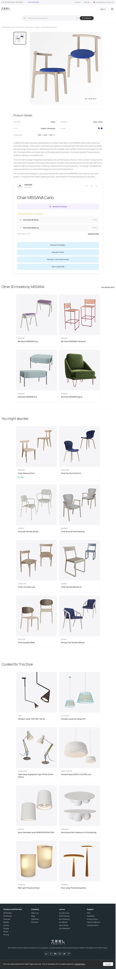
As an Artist (63, 925)
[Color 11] (102, 128)
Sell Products (64, 916)
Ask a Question (58, 267)
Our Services (64, 913)
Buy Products (64, 919)
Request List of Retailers (58, 259)
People (6, 928)
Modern (43, 128)
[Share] (96, 186)
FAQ (88, 913)
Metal (100, 122)
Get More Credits (93, 234)
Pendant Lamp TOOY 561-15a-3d (31, 719)
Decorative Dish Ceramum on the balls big (78, 832)
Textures (6, 919)
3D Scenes (7, 916)
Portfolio (34, 922)
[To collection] (91, 186)
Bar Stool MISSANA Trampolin (73, 341)
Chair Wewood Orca (26, 473)
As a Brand (63, 922)
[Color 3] (99, 128)
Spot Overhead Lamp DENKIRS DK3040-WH (36, 832)
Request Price (58, 252)
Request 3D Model (57, 245)
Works (5, 931)
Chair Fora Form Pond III (71, 473)
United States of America (104, 2)
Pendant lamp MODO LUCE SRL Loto (76, 774)
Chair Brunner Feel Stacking (73, 531)
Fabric (95, 122)
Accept (108, 964)
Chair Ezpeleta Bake (26, 642)
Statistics (35, 919)
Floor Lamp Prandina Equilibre (73, 888)
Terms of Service (93, 922)
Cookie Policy (80, 964)
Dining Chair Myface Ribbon (73, 642)
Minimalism (51, 128)
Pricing (6, 934)
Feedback (91, 916)
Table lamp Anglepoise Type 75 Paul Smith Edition (35, 775)
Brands (6, 922)
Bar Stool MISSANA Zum (28, 341)
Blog (33, 916)
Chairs (53, 122)
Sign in (103, 9)
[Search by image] (77, 18)
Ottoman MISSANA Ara (27, 397)
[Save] (86, 186)
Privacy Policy (92, 919)
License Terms (92, 925)
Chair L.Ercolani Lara (26, 587)
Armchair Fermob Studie (28, 531)
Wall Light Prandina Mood (29, 888)
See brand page (107, 287)
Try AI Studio (34, 2)
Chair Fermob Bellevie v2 (71, 587)
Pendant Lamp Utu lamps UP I (73, 719)
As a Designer (64, 928)
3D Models (7, 913)
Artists (6, 925)
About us (34, 913)
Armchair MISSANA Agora (71, 397)
